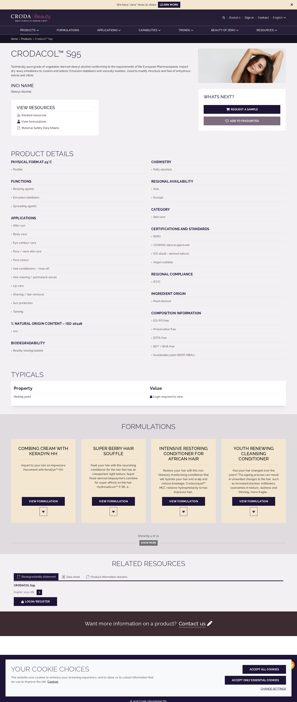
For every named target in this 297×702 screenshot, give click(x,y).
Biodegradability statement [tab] (38, 576)
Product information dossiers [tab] (108, 577)
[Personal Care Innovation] (31, 16)
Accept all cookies (264, 669)
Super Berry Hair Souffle (113, 451)
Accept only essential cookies (255, 680)
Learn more (169, 4)
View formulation (43, 501)
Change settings (273, 688)
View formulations (33, 121)
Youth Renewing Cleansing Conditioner (254, 453)
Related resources (34, 115)
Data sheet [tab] (73, 577)
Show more (148, 542)
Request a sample (244, 109)
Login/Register (37, 601)
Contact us (192, 624)
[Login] (43, 511)
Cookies (52, 681)
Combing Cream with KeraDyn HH (43, 451)
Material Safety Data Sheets (40, 128)
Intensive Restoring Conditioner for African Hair (183, 453)
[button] (29, 30)
